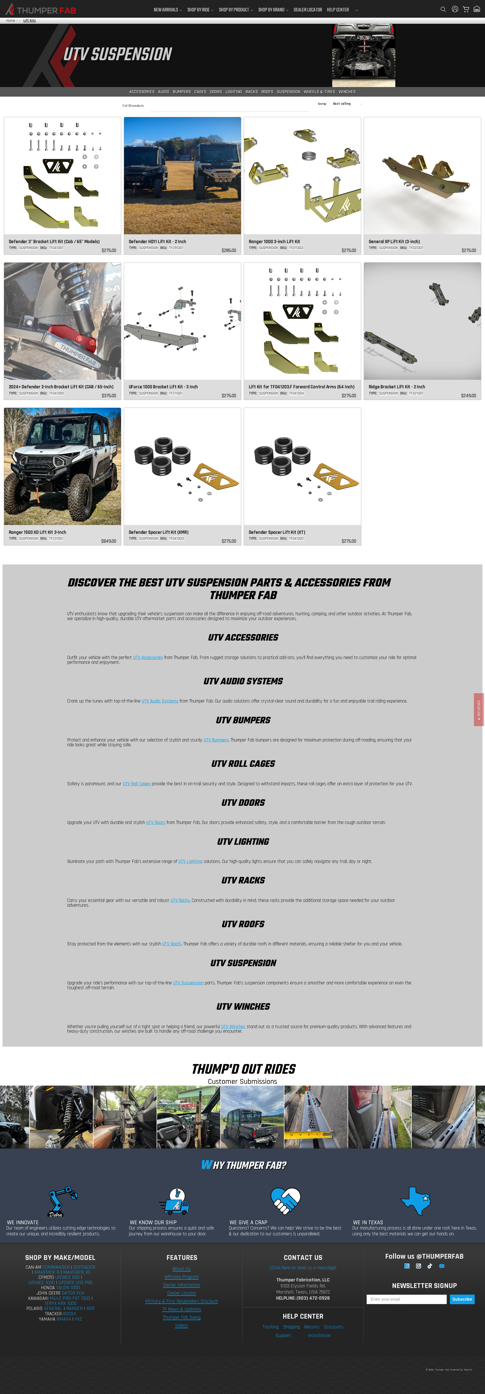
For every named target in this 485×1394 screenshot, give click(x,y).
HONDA (48, 1288)
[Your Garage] (477, 9)
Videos (181, 1325)
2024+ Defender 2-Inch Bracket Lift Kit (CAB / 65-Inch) (61, 387)
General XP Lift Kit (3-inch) (394, 242)
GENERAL (53, 1308)
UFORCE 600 (67, 1277)
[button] (443, 9)
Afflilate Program (182, 1277)
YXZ (78, 1319)
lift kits (29, 20)
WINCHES (347, 92)
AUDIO (163, 92)
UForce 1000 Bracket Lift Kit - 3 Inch (163, 387)
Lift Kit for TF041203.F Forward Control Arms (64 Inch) (301, 387)
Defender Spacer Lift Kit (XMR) (158, 532)
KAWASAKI (38, 1298)
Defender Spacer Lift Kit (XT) (277, 532)
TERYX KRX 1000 (60, 1303)
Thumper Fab (442, 1369)
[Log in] (455, 9)
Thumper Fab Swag (182, 1317)
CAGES (200, 92)
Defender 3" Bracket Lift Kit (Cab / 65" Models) (54, 242)
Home (10, 20)
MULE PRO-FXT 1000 (70, 1298)
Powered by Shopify (461, 1369)
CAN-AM (33, 1267)
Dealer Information (181, 1285)
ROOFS (267, 92)
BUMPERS (182, 92)
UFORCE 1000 (41, 1282)
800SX (69, 1314)
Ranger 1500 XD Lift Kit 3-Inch (37, 532)
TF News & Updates (181, 1309)
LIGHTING (234, 92)
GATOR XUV (73, 1293)
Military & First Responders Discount (181, 1301)
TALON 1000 (68, 1287)
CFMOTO (46, 1277)
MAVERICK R (46, 1272)
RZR (90, 1308)
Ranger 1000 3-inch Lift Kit (274, 242)
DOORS (216, 92)
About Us (182, 1268)
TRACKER (53, 1314)
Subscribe (462, 1299)
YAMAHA (47, 1319)
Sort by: (322, 104)
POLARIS (34, 1309)
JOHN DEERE (48, 1293)
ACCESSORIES (142, 92)
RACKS (252, 92)
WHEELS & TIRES (319, 92)
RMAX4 (64, 1319)
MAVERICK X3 (76, 1272)
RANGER (74, 1308)
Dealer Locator (181, 1293)
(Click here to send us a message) (303, 1267)
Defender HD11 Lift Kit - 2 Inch (157, 242)
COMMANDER (56, 1267)
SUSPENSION (288, 92)
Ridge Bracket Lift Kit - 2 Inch (397, 387)
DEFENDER (84, 1267)
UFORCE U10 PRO (76, 1282)
